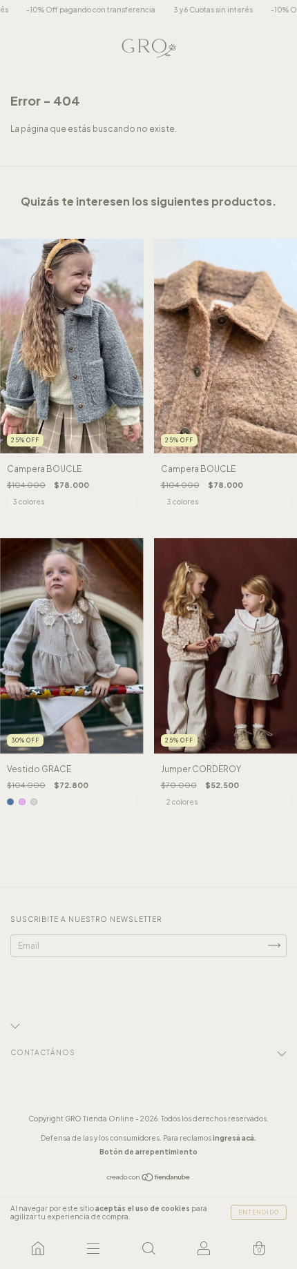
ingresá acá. (234, 1138)
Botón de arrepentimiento (148, 1152)
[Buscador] (148, 1248)
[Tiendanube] (149, 1179)
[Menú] (93, 1248)
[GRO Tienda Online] (38, 1248)
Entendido (258, 1212)
